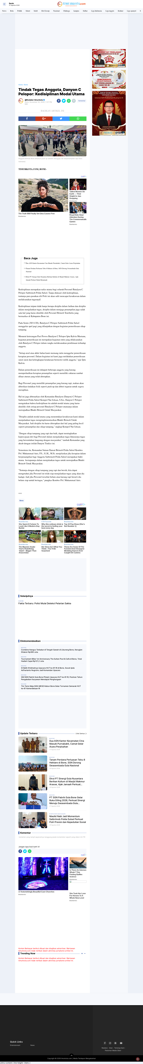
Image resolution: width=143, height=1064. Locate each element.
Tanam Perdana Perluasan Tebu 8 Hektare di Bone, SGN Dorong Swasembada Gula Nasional (52, 270)
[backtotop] (71, 1056)
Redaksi (104, 1048)
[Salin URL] (74, 101)
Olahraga (66, 11)
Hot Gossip (45, 11)
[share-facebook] (59, 101)
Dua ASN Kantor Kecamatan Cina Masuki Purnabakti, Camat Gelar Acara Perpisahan (53, 263)
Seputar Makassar (58, 814)
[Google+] (43, 118)
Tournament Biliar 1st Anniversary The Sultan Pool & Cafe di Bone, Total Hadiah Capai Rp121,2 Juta (51, 660)
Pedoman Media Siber (113, 1050)
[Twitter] (61, 118)
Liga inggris (110, 11)
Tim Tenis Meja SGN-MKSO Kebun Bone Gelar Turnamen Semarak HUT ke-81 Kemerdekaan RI (51, 687)
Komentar (81, 101)
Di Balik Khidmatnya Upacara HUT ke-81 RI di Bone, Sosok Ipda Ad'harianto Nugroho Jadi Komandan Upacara (48, 669)
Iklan (111, 1048)
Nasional (56, 11)
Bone (21, 500)
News (4, 11)
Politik (19, 11)
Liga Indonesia (96, 11)
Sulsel (28, 11)
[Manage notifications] (138, 1059)
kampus (76, 11)
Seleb (36, 11)
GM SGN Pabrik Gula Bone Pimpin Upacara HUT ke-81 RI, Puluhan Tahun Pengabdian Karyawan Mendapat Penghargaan (51, 678)
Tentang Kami (119, 1048)
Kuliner (120, 11)
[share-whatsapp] (69, 101)
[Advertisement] (71, 31)
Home (20, 85)
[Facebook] (26, 118)
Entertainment (15, 1045)
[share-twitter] (64, 101)
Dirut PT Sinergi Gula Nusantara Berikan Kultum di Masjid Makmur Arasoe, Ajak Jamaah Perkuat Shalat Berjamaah (52, 278)
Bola (12, 11)
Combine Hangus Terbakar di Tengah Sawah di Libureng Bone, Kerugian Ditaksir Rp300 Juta (51, 651)
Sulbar (85, 11)
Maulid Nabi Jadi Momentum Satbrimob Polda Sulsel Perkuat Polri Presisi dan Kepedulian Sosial (67, 819)
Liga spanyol (131, 11)
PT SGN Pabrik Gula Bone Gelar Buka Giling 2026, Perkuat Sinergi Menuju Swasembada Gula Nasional (67, 800)
